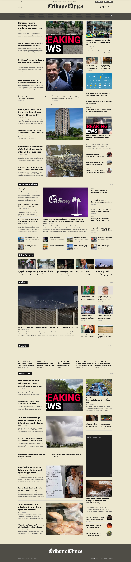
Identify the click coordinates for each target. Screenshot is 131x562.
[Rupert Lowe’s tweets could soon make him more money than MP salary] (85, 264)
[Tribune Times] (65, 7)
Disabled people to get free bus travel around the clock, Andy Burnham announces (105, 317)
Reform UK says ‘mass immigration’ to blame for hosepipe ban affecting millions (104, 336)
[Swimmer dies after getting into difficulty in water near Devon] (109, 162)
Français (65, 1)
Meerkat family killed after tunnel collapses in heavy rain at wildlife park (92, 67)
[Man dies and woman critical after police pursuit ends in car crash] (64, 395)
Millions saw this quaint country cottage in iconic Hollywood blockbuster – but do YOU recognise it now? (80, 238)
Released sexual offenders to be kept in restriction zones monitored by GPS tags (48, 327)
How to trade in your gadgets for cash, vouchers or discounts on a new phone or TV (28, 205)
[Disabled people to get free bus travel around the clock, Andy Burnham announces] (105, 309)
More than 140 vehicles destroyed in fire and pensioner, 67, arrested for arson (94, 526)
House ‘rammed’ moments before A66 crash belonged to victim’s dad (98, 138)
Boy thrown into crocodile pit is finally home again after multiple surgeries (30, 149)
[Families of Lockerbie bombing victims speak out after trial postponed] (104, 264)
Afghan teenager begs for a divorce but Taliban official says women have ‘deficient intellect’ (91, 424)
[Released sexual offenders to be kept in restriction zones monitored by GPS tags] (48, 305)
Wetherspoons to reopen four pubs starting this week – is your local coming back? (28, 220)
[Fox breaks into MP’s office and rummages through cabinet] (106, 60)
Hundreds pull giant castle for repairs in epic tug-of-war (99, 102)
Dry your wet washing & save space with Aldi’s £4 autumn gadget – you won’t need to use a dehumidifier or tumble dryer (80, 246)
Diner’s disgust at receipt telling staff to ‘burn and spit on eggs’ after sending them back (30, 470)
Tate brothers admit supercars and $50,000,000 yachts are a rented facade (95, 155)
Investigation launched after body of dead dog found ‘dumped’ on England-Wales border (67, 455)
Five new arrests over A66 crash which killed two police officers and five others (31, 168)
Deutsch (70, 1)
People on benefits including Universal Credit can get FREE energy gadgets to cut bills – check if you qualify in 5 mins (56, 238)
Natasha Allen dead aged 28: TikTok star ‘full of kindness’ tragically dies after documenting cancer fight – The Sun (103, 363)
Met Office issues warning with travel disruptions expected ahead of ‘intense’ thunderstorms (27, 273)
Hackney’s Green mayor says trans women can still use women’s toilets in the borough (88, 297)
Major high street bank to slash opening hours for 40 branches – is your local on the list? (101, 220)
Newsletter (108, 1)
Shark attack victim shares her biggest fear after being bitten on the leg (95, 171)
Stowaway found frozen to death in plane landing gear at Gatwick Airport (30, 131)
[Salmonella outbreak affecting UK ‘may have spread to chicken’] (64, 519)
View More (110, 345)
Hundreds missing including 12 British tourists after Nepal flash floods (30, 26)
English (55, 1)
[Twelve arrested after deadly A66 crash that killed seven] (106, 418)
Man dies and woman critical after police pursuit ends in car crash (30, 383)
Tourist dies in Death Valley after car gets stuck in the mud (30, 489)
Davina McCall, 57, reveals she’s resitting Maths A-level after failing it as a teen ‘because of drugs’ (27, 363)
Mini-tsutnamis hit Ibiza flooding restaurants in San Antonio (45, 273)
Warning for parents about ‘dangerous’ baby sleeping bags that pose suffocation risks (28, 190)
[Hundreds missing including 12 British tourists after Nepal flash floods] (64, 37)
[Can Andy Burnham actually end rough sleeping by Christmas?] (88, 309)
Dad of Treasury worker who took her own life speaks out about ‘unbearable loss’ (30, 45)
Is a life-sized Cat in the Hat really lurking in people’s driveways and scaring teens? (64, 273)
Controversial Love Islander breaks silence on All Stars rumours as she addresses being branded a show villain (84, 363)
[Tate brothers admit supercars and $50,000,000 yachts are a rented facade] (109, 154)
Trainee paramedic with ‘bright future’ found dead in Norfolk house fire (98, 94)
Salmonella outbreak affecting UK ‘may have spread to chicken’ (29, 507)
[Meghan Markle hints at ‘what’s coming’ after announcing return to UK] (109, 533)
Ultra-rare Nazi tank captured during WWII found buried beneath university (97, 501)
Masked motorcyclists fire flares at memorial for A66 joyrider (33, 455)
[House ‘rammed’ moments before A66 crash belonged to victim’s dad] (99, 125)
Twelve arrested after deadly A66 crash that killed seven (105, 424)
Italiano (75, 1)
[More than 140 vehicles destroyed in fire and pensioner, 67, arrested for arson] (109, 525)
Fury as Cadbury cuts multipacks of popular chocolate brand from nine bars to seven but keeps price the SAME (63, 220)
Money (19, 193)
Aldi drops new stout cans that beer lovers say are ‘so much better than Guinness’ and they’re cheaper (32, 238)
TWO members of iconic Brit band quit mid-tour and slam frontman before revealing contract (46, 363)
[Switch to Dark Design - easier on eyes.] (100, 7)
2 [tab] (51, 104)
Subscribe (99, 1)
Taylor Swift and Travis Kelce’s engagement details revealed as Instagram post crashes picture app (65, 363)
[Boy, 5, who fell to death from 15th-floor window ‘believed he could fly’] (64, 124)
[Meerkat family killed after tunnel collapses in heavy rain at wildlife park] (92, 60)
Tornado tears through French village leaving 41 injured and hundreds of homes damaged (30, 420)
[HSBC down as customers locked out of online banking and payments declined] (94, 239)
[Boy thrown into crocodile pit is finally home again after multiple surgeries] (64, 161)
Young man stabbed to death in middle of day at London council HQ (98, 42)
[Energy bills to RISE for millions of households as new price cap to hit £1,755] (94, 247)
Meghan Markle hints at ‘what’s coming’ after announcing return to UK (94, 534)
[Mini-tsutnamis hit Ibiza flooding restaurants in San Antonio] (46, 264)
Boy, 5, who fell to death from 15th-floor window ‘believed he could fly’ (29, 112)
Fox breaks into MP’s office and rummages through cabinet (106, 67)
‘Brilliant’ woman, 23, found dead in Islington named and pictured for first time (66, 97)
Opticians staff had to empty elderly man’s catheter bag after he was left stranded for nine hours (95, 519)
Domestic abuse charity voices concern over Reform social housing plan (98, 110)
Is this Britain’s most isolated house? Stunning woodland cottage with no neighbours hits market (101, 210)
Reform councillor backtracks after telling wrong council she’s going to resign (105, 297)
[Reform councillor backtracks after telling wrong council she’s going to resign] (105, 290)
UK (18, 95)
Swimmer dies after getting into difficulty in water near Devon (95, 163)
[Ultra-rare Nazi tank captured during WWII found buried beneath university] (99, 488)
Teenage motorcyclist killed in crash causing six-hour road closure (29, 402)
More (111, 184)
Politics (88, 107)
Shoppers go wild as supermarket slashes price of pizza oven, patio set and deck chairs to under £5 (32, 246)
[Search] (21, 1)
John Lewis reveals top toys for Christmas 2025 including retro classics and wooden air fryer (101, 229)
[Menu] (18, 1)
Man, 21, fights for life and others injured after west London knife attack (32, 97)
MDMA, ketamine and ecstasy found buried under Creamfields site (98, 400)
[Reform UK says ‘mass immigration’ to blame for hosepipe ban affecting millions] (105, 329)
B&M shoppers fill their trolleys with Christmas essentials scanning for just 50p (100, 192)
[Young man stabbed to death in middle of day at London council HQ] (99, 29)
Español (60, 1)
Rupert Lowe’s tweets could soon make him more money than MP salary (83, 273)
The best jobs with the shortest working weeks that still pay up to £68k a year (101, 201)
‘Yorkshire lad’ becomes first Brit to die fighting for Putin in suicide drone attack (31, 526)
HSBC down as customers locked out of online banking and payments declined (105, 238)
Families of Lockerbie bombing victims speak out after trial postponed (103, 273)
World (20, 30)
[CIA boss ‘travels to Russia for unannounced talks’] (64, 74)
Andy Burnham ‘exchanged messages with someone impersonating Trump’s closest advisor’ (87, 336)
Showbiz (20, 367)
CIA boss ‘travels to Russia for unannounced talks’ (31, 61)
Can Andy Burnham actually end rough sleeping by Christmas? (87, 317)
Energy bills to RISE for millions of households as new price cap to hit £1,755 (105, 246)
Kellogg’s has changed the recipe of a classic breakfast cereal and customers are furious (57, 246)
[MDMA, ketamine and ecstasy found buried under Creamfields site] (99, 387)
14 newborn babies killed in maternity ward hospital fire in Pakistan (29, 82)
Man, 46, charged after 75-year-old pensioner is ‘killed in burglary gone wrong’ (30, 439)
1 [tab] (50, 104)
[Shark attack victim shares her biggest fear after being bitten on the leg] (109, 170)
